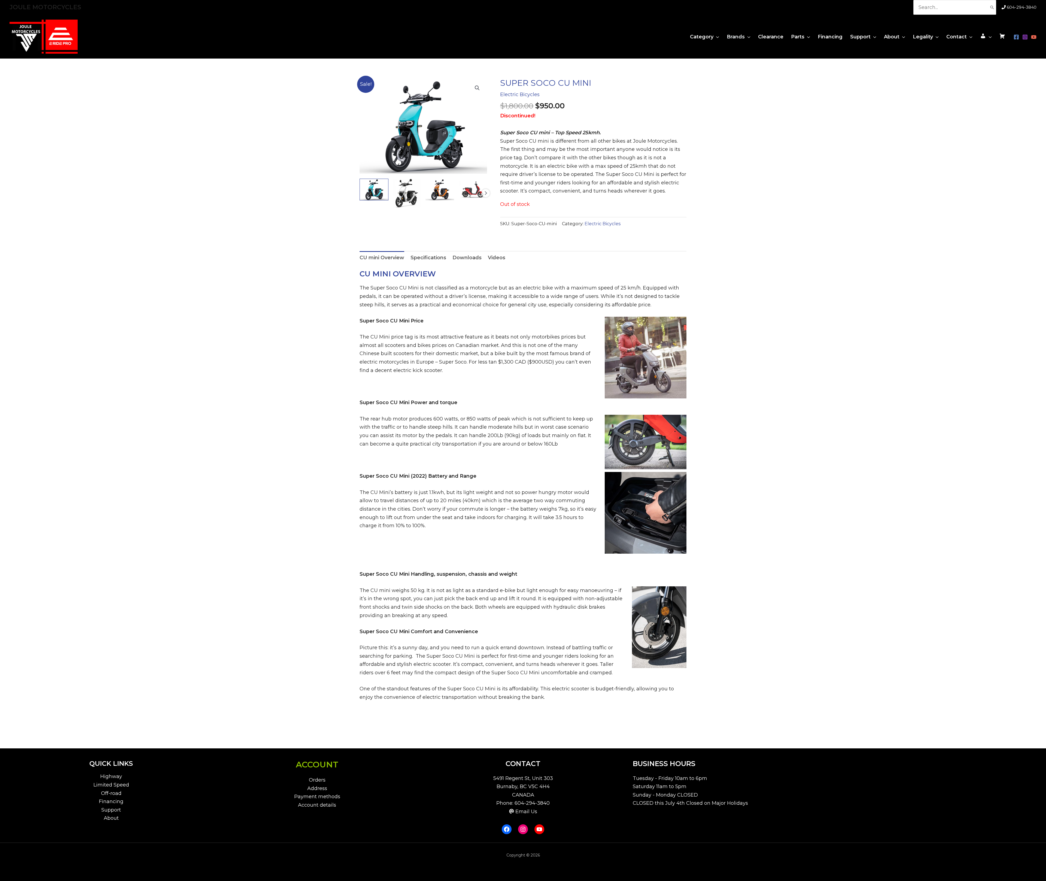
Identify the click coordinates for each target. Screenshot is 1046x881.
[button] (477, 88)
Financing (830, 37)
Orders (317, 780)
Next (486, 193)
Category (701, 37)
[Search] (992, 7)
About (891, 37)
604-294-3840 (1021, 7)
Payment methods (317, 797)
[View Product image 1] (374, 189)
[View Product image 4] (472, 189)
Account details (317, 805)
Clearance (770, 37)
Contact (956, 37)
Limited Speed (111, 785)
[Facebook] (1016, 37)
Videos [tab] (496, 258)
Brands (736, 37)
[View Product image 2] (407, 193)
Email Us (526, 812)
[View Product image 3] (439, 189)
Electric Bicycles (520, 94)
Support (860, 37)
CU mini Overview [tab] (382, 258)
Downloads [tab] (467, 258)
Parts (797, 37)
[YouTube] (1033, 37)
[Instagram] (1025, 37)
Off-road (111, 793)
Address (317, 788)
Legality (923, 37)
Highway (111, 776)
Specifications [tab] (428, 258)
